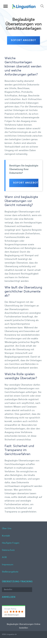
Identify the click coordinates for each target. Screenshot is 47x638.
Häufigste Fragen (10, 543)
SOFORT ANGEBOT (23, 40)
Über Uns (6, 528)
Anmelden (8, 597)
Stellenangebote (10, 572)
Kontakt (6, 536)
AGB (4, 557)
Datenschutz (8, 550)
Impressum (7, 565)
